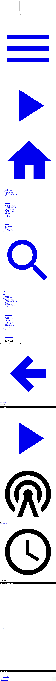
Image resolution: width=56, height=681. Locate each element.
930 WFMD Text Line (8, 226)
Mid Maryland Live (8, 195)
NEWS (4, 188)
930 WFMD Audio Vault (9, 217)
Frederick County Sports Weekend (11, 207)
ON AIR (4, 191)
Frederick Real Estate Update (10, 206)
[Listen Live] (28, 437)
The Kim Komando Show (9, 209)
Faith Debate (7, 210)
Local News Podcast (8, 190)
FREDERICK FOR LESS (7, 231)
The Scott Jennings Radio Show (10, 198)
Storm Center (7, 213)
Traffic (6, 214)
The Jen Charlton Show (9, 204)
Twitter (6, 228)
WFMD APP (7, 225)
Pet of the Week (8, 219)
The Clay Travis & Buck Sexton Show (11, 194)
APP (3, 221)
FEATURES (5, 212)
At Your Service (7, 203)
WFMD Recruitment (8, 229)
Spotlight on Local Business (10, 215)
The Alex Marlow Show (9, 197)
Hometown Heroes (8, 220)
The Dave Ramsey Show (9, 211)
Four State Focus (8, 200)
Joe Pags (6, 196)
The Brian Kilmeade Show (9, 193)
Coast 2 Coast (7, 199)
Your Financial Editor (8, 208)
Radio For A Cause (8, 216)
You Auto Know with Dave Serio (10, 205)
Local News (7, 189)
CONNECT (4, 223)
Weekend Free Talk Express (10, 202)
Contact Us (7, 224)
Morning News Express (9, 192)
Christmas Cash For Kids (9, 218)
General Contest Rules (9, 230)
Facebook (6, 227)
